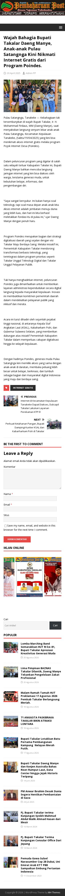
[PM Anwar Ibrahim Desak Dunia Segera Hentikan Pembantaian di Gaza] (11, 798)
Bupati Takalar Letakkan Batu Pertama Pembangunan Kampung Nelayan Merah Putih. (40, 743)
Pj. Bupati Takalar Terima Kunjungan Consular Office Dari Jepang (41, 840)
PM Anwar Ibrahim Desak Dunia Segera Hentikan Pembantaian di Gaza (41, 794)
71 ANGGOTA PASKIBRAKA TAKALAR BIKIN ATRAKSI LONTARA (37, 721)
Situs (6, 515)
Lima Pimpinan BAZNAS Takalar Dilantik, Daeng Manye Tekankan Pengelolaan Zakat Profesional (41, 673)
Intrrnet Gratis (23, 387)
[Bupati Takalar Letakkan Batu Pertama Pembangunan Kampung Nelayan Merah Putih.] (11, 745)
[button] (60, 27)
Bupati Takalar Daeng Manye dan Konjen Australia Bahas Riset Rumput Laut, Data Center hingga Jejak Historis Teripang (40, 770)
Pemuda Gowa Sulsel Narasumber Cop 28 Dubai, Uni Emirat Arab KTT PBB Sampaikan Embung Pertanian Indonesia (40, 865)
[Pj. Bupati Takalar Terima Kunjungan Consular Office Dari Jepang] (11, 844)
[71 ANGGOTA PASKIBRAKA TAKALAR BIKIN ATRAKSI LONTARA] (11, 724)
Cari (6, 619)
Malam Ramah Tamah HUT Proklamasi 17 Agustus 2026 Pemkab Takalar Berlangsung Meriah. (40, 697)
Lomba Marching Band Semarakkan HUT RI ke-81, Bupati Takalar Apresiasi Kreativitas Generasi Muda (38, 648)
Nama (8, 494)
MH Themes (54, 892)
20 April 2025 (13, 73)
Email (7, 504)
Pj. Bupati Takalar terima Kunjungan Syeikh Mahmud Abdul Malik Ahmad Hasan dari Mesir (40, 817)
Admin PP (31, 73)
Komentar (9, 466)
